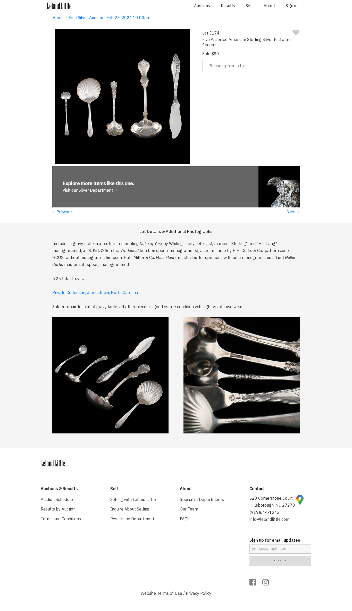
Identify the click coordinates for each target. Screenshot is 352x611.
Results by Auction (58, 509)
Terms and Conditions (61, 518)
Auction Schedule (57, 499)
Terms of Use (169, 593)
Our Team (189, 509)
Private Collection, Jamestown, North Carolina (95, 292)
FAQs (184, 518)
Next (293, 211)
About (269, 5)
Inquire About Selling (129, 509)
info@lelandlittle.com (269, 519)
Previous (62, 211)
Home (58, 17)
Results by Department (132, 518)
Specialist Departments (202, 499)
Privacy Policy (198, 593)
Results (228, 5)
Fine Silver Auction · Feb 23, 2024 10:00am (109, 17)
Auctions (202, 5)
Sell (249, 5)
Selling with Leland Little (133, 499)
